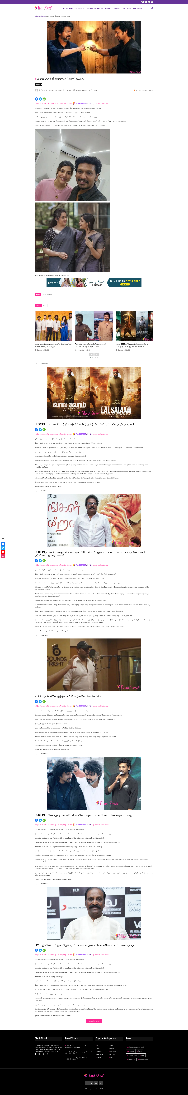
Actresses (99, 1051)
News (71, 8)
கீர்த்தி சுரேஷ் (131, 1059)
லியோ (44, 305)
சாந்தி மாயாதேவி (47, 294)
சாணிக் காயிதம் (132, 1055)
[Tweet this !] (40, 99)
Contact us (137, 8)
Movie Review (80, 8)
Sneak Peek (99, 1054)
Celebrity (98, 1048)
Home (65, 8)
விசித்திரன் (130, 1051)
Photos (100, 8)
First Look (116, 8)
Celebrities (91, 8)
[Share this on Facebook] (36, 99)
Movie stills (112, 1051)
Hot (123, 8)
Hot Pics (98, 1057)
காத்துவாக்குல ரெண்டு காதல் (135, 1047)
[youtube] (3, 552)
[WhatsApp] (44, 99)
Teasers (111, 1048)
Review (111, 1045)
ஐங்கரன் (139, 1051)
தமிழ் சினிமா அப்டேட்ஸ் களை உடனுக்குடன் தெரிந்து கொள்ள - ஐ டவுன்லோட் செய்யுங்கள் (71, 103)
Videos (107, 8)
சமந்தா (142, 1055)
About (129, 8)
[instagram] (3, 556)
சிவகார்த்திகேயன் (143, 1059)
